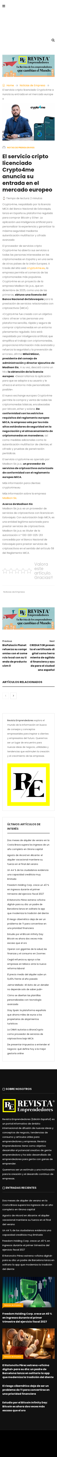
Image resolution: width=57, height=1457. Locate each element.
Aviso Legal (9, 1443)
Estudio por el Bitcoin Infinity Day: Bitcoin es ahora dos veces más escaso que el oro (25, 939)
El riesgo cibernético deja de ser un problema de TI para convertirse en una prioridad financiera (26, 924)
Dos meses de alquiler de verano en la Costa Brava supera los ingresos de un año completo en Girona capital (28, 845)
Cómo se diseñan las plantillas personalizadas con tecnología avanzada (24, 1000)
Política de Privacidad (29, 1443)
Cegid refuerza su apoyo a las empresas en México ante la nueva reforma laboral (26, 964)
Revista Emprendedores (20, 720)
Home (10, 85)
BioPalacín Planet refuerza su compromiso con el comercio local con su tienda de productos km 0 (14, 654)
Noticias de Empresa (32, 85)
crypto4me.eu (36, 268)
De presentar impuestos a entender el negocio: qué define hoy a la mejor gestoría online (28, 1049)
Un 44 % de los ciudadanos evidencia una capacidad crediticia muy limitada (27, 875)
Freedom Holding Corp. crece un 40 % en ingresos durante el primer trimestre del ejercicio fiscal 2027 (28, 889)
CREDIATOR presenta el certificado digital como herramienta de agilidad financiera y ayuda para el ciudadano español (42, 656)
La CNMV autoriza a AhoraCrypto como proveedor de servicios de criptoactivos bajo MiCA (25, 1034)
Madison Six (9, 498)
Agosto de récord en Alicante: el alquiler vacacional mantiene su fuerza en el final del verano (25, 860)
